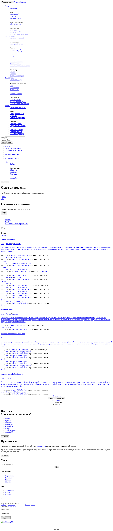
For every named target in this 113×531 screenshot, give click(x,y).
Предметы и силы (20, 269)
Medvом (3, 505)
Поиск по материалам (18, 108)
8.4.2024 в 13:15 (23, 329)
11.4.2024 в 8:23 (23, 275)
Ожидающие (15, 50)
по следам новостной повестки (13, 334)
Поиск (7, 492)
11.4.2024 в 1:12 (23, 279)
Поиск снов (14, 8)
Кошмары (9, 277)
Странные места (20, 301)
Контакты (13, 174)
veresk (12, 255)
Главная (8, 220)
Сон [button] (3, 198)
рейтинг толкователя (20, 66)
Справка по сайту (16, 130)
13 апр (3, 235)
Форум (7, 482)
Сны (7, 222)
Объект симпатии (8, 239)
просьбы (16, 52)
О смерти (17, 277)
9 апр (3, 299)
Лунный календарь (17, 76)
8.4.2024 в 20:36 (19, 325)
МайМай (15, 271)
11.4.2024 (43, 271)
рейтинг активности (19, 104)
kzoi (11, 325)
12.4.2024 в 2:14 (23, 265)
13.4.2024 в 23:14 (21, 255)
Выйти (12, 164)
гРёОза (14, 259)
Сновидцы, (9, 78)
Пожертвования (16, 132)
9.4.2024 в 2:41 (22, 303)
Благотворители (16, 94)
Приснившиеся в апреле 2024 (16, 224)
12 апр (3, 261)
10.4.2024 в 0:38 (23, 297)
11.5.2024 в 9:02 (24, 271)
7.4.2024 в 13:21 (23, 364)
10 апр (3, 281)
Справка (8, 478)
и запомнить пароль (13, 148)
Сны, (7, 6)
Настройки (14, 178)
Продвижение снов (17, 56)
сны (13, 30)
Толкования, (10, 36)
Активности (14, 90)
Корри (12, 390)
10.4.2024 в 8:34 (23, 289)
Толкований (14, 88)
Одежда (15, 314)
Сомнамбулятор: (20, 2)
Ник (2, 138)
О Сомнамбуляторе (17, 134)
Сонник (13, 74)
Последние (14, 14)
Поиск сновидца (16, 80)
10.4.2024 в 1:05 (23, 293)
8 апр (3, 305)
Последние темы (17, 114)
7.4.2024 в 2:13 (22, 368)
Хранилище (9, 490)
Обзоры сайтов (15, 24)
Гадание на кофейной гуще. (12, 374)
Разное (7, 106)
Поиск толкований (17, 38)
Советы (12, 72)
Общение (13, 170)
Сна (11, 86)
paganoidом (11, 505)
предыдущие (56, 398)
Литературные (10, 431)
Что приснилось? (9, 210)
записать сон (41, 446)
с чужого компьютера (13, 150)
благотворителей (30, 505)
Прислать (8, 494)
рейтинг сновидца (19, 34)
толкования (16, 62)
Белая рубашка (7, 309)
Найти (56, 467)
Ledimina (13, 350)
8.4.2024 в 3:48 (22, 358)
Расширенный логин (13, 154)
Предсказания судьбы (20, 295)
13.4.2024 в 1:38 (23, 259)
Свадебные (17, 257)
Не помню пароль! (12, 158)
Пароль (3, 140)
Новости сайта (16, 124)
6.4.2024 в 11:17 (21, 390)
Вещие (8, 263)
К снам (15, 64)
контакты (15, 100)
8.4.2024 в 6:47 (23, 350)
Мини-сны (9, 433)
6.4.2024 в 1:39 (22, 394)
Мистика (9, 269)
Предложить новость (17, 126)
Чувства (9, 244)
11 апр (3, 267)
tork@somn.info (12, 506)
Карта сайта (9, 476)
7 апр (3, 360)
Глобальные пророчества (21, 263)
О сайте (8, 480)
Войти (4, 142)
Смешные (9, 427)
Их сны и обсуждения (18, 102)
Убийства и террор (21, 392)
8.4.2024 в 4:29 (22, 354)
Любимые (17, 244)
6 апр (3, 370)
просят (15, 54)
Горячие (13, 16)
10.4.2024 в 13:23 (23, 285)
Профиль (13, 172)
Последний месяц (17, 44)
